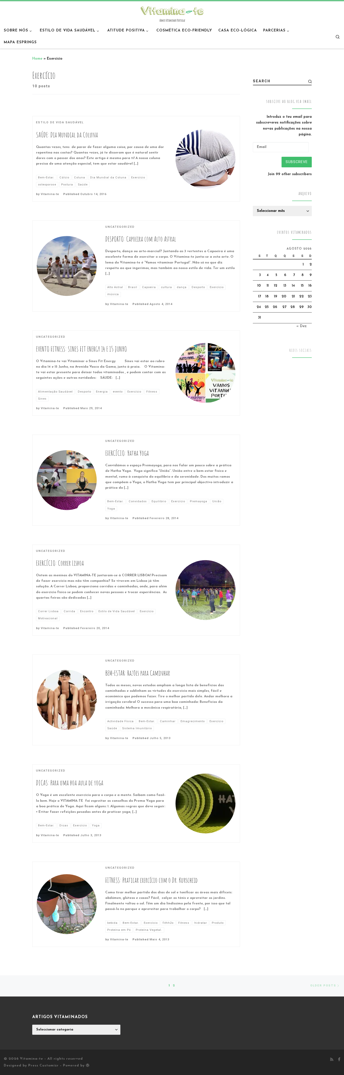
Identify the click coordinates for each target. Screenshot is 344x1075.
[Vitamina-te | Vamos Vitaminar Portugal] (172, 10)
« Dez (301, 326)
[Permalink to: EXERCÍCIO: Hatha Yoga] (67, 480)
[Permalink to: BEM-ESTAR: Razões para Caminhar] (67, 699)
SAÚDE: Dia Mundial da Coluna (67, 134)
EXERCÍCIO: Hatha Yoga (127, 453)
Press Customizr (43, 1065)
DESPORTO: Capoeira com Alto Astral (140, 239)
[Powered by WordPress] (87, 1065)
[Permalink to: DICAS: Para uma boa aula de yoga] (205, 803)
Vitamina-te (50, 194)
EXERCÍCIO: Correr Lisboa (60, 563)
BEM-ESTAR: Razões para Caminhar (137, 673)
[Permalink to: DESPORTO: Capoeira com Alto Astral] (67, 266)
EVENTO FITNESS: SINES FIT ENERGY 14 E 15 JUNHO (81, 348)
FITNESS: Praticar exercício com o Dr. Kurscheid (151, 880)
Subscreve (297, 162)
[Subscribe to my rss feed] (331, 1060)
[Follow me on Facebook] (339, 1060)
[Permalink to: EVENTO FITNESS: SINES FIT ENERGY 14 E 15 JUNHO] (205, 372)
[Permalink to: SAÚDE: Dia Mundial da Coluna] (205, 158)
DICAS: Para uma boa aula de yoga (69, 782)
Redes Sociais (300, 350)
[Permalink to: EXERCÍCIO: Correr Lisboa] (205, 590)
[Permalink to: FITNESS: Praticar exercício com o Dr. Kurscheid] (67, 904)
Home (37, 59)
